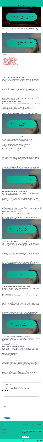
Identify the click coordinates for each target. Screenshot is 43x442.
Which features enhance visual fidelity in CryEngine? (10, 58)
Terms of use (3, 432)
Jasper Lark (8, 384)
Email (5, 409)
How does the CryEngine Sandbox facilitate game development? (11, 67)
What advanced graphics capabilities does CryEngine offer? (11, 55)
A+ (2, 0)
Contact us (3, 427)
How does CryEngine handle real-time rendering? (9, 56)
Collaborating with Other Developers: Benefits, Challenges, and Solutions (31, 432)
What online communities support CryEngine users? (10, 61)
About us (2, 426)
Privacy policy (3, 430)
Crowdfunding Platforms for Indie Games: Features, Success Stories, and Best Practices (32, 429)
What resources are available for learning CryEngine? (10, 59)
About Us (24, 5)
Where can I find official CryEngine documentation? (10, 60)
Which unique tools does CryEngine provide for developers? (11, 66)
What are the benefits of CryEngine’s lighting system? (10, 57)
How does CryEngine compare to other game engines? (10, 63)
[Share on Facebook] (37, 440)
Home (2, 424)
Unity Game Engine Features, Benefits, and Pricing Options (32, 424)
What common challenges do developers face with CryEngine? (11, 69)
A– (4, 0)
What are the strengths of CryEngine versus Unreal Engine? (11, 64)
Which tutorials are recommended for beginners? (10, 62)
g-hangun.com (21, 3)
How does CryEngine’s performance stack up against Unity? (11, 65)
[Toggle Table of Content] (19, 54)
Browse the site (3, 429)
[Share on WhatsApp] (41, 440)
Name (5, 406)
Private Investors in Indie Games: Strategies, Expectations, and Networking (31, 427)
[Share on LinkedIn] (40, 440)
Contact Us (19, 5)
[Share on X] (38, 440)
